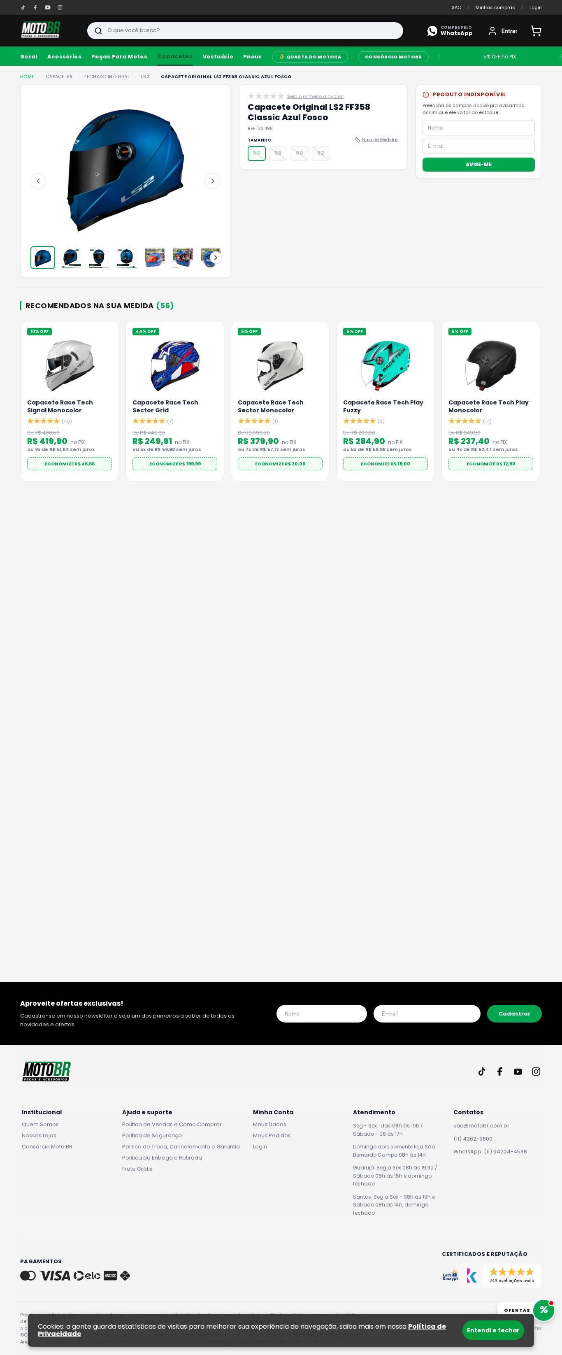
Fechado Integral (107, 76)
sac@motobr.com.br (481, 1126)
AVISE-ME (479, 163)
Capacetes (175, 56)
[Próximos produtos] (540, 404)
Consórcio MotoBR (393, 56)
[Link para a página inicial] (27, 76)
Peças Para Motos (119, 57)
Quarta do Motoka (313, 56)
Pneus (252, 57)
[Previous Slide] (438, 56)
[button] (257, 153)
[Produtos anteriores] (22, 404)
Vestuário (218, 57)
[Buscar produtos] (98, 31)
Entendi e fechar (493, 1330)
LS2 (145, 76)
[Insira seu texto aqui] (23, 7)
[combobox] (245, 30)
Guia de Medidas (380, 140)
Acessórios (64, 57)
